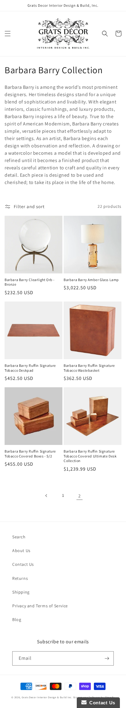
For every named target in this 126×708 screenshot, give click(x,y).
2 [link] (79, 496)
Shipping (21, 592)
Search (19, 537)
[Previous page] (46, 495)
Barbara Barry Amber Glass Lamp (91, 279)
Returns (20, 578)
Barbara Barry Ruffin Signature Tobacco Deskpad (30, 368)
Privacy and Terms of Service (40, 606)
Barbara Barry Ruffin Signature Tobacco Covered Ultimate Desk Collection (90, 456)
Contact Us (23, 564)
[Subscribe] (106, 658)
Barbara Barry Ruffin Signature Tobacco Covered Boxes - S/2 (30, 453)
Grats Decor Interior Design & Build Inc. (47, 697)
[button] (7, 33)
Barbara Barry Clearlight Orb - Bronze (30, 282)
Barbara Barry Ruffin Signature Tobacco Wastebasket (89, 368)
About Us (21, 550)
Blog (16, 619)
